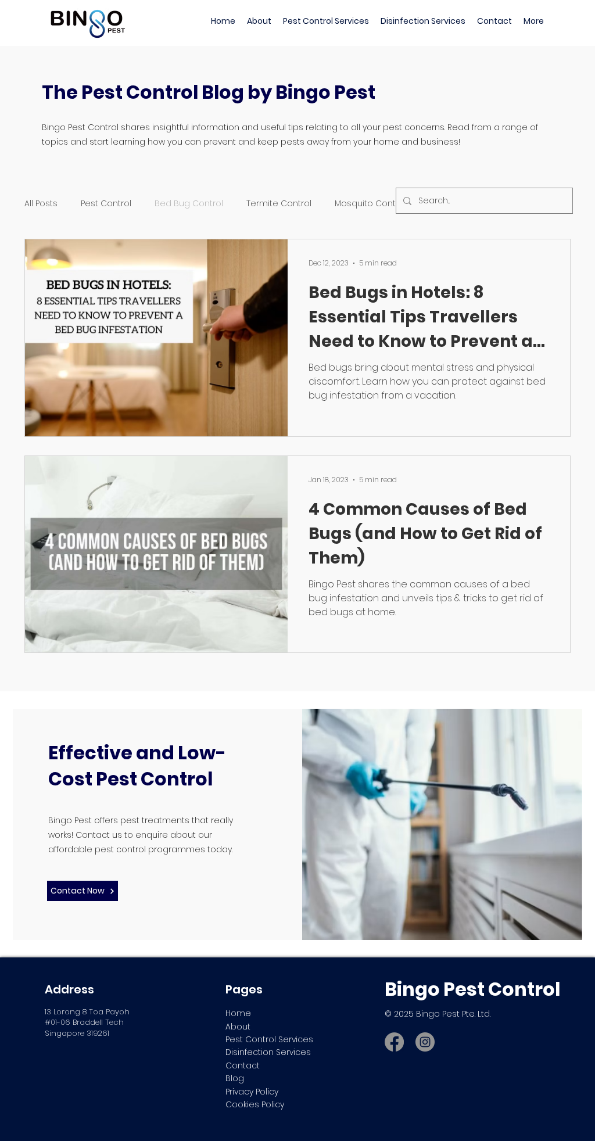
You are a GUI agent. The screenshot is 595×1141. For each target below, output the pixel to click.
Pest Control (106, 203)
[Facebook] (394, 1042)
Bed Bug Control (189, 203)
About (237, 1026)
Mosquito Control (370, 203)
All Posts (41, 203)
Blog (234, 1078)
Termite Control (278, 203)
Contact (242, 1065)
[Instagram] (425, 1042)
